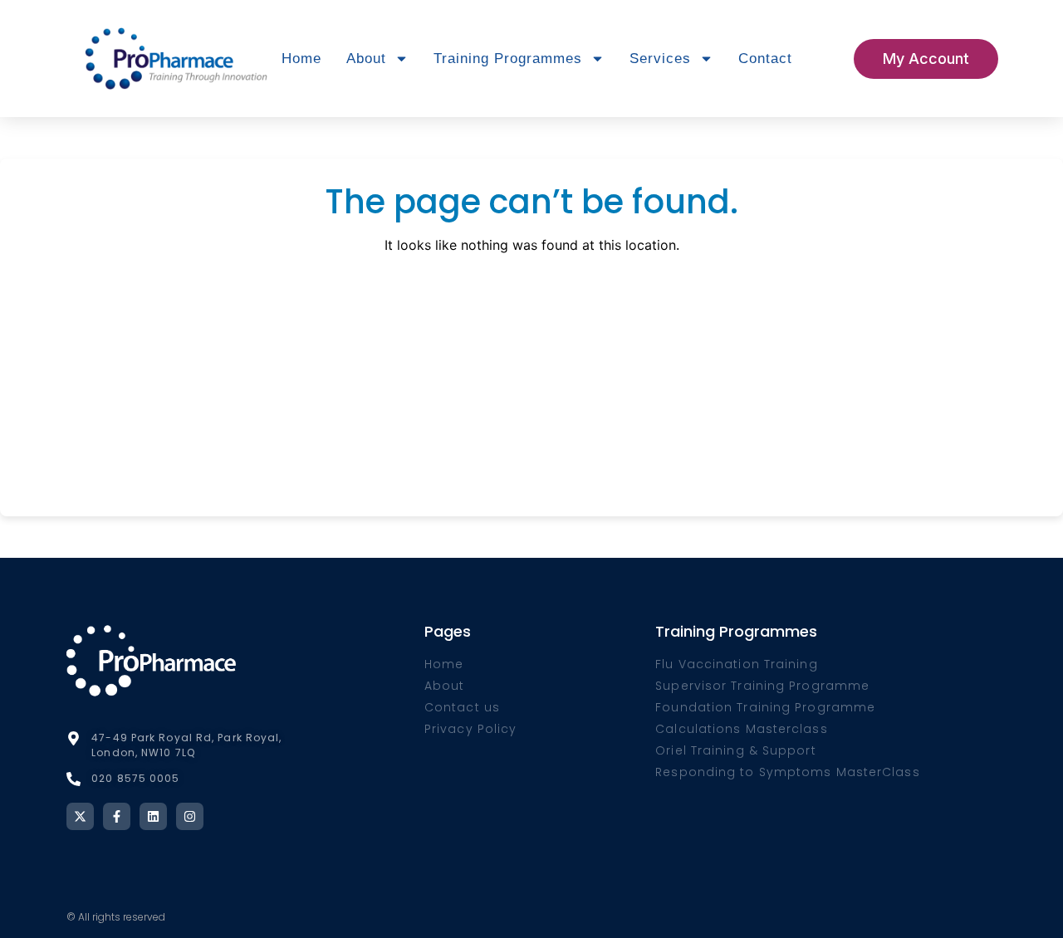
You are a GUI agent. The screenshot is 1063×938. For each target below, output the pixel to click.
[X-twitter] (80, 816)
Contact (765, 58)
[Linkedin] (153, 816)
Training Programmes (508, 58)
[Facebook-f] (116, 816)
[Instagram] (189, 816)
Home (301, 58)
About (366, 58)
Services (660, 58)
